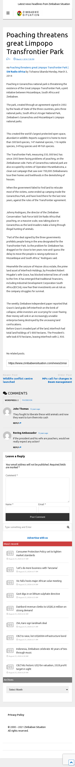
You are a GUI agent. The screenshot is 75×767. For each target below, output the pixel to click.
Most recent (11, 543)
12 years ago (35, 409)
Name (9, 504)
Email (42, 504)
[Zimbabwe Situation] (28, 16)
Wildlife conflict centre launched (18, 380)
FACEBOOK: (27, 400)
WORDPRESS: (11, 400)
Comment (12, 475)
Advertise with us (37, 537)
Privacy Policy (16, 714)
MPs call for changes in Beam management (57, 380)
